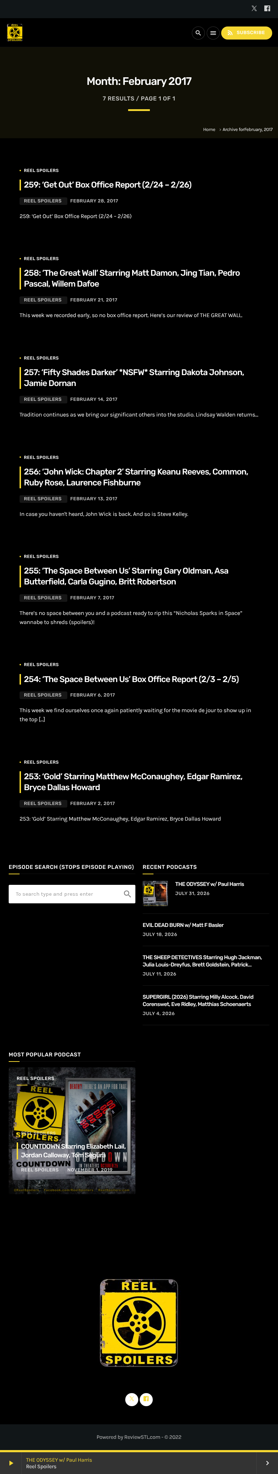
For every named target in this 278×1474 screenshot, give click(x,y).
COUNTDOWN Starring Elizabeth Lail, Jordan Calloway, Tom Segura (73, 1150)
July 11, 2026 (159, 974)
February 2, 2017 (92, 803)
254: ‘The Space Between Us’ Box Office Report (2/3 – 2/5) (131, 679)
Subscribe (246, 32)
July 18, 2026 (160, 934)
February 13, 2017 (93, 499)
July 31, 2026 (192, 893)
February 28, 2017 (94, 201)
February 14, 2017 (94, 399)
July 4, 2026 (159, 1014)
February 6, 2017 (92, 695)
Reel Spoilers (41, 170)
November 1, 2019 (90, 1170)
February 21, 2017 (93, 300)
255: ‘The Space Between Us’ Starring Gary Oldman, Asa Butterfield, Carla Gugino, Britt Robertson (126, 576)
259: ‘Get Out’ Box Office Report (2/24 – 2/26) (107, 185)
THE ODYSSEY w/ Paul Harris (59, 1460)
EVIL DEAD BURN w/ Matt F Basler (183, 925)
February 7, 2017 (92, 598)
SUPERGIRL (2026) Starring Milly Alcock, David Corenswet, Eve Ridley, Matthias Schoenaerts (198, 1000)
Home (209, 129)
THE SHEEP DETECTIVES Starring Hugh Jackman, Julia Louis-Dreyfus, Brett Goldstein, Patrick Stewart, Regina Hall (202, 961)
